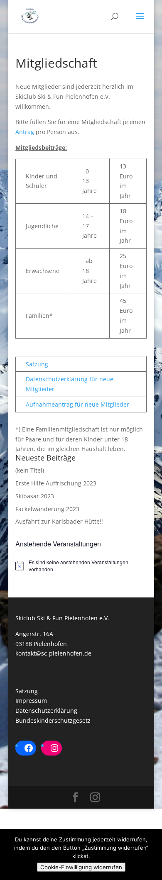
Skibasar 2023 (34, 496)
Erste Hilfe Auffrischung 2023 (55, 483)
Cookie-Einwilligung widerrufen (81, 867)
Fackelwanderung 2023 (47, 509)
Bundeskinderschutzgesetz (53, 720)
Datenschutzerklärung (46, 710)
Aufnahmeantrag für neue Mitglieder (77, 404)
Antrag (25, 132)
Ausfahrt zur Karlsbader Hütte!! (59, 521)
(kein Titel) (29, 470)
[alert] (81, 566)
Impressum (31, 700)
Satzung (37, 364)
